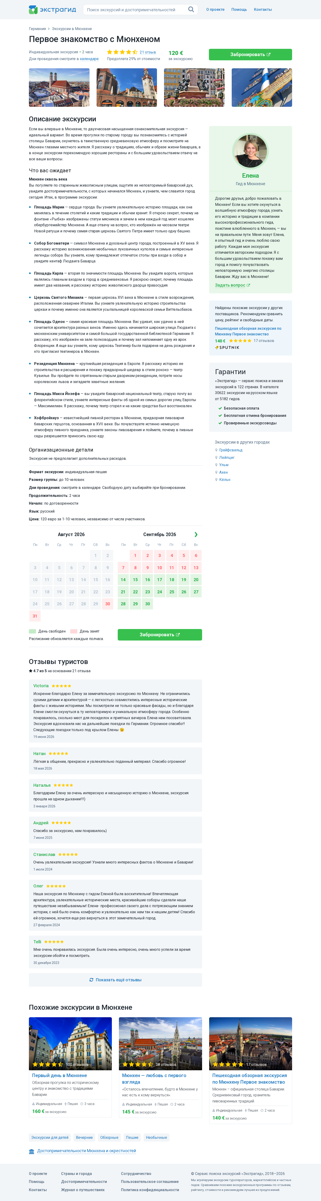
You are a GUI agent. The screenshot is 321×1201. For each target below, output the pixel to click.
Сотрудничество (136, 1173)
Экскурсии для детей (49, 1137)
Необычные (156, 1137)
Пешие (132, 1137)
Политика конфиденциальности (150, 1190)
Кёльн (224, 479)
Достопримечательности (84, 1181)
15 (95, 579)
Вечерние (84, 1137)
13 (71, 579)
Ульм (223, 465)
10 (35, 579)
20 (71, 591)
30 (107, 603)
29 (95, 603)
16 (107, 579)
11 (47, 579)
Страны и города (76, 1173)
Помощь (239, 9)
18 (47, 591)
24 (35, 603)
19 (59, 591)
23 (107, 591)
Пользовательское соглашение (150, 1181)
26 (59, 603)
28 (83, 603)
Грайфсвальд (231, 450)
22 (95, 591)
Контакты (263, 9)
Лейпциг (227, 457)
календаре (89, 59)
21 (83, 591)
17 (35, 591)
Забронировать (248, 54)
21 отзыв (148, 52)
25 (47, 603)
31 (35, 616)
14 (83, 579)
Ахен (223, 472)
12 (59, 579)
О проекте (215, 9)
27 (71, 603)
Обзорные (109, 1137)
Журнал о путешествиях (83, 1190)
